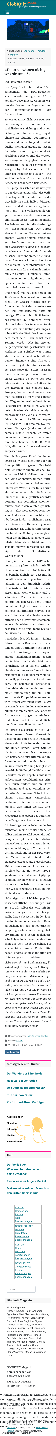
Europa (19, 1214)
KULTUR (19, 1244)
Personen (20, 1270)
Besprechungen (23, 1239)
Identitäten (21, 1232)
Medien (11, 1135)
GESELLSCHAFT (24, 1226)
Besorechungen (23, 1221)
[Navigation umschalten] (8, 13)
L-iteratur (12, 1129)
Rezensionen (14, 1141)
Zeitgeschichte (23, 1266)
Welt (17, 1217)
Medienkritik (12, 1052)
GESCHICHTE (22, 1263)
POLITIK (19, 1207)
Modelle (19, 1229)
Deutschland (22, 1211)
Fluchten (12, 1123)
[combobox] (21, 1289)
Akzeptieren (9, 1432)
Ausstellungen (15, 1116)
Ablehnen (26, 1432)
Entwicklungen (23, 1273)
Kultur (19, 1040)
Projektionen (22, 1236)
